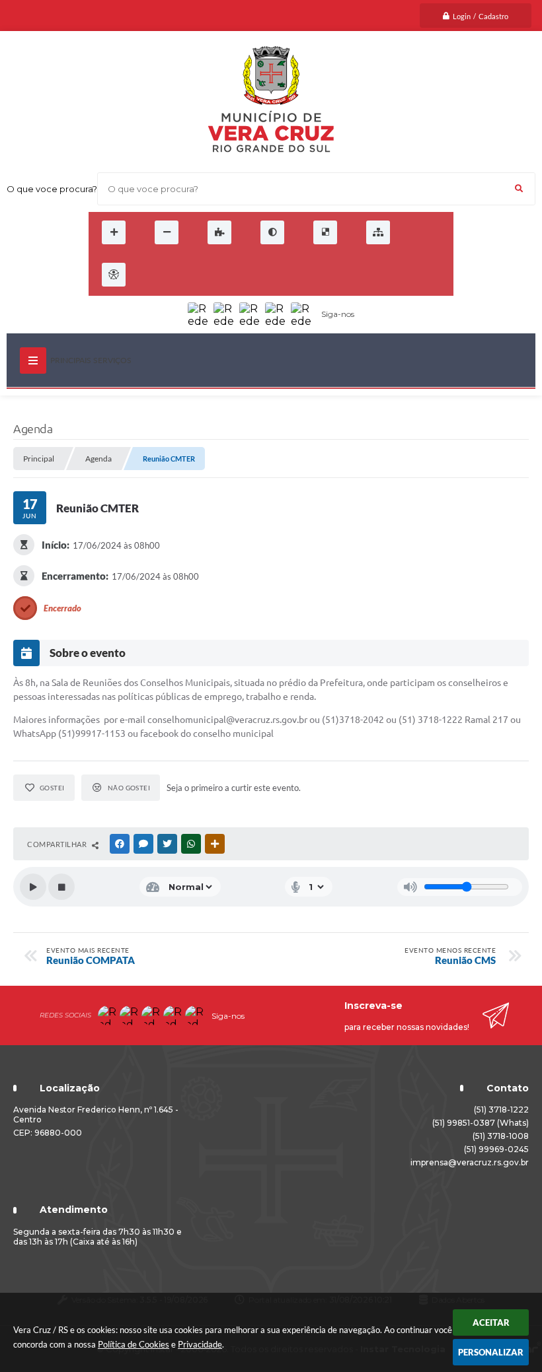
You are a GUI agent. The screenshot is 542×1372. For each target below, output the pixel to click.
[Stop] (61, 887)
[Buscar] (519, 189)
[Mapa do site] (378, 232)
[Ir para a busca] (213, 275)
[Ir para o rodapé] (242, 275)
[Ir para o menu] (184, 275)
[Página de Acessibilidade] (114, 274)
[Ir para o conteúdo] (154, 275)
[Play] (33, 887)
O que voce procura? (52, 189)
